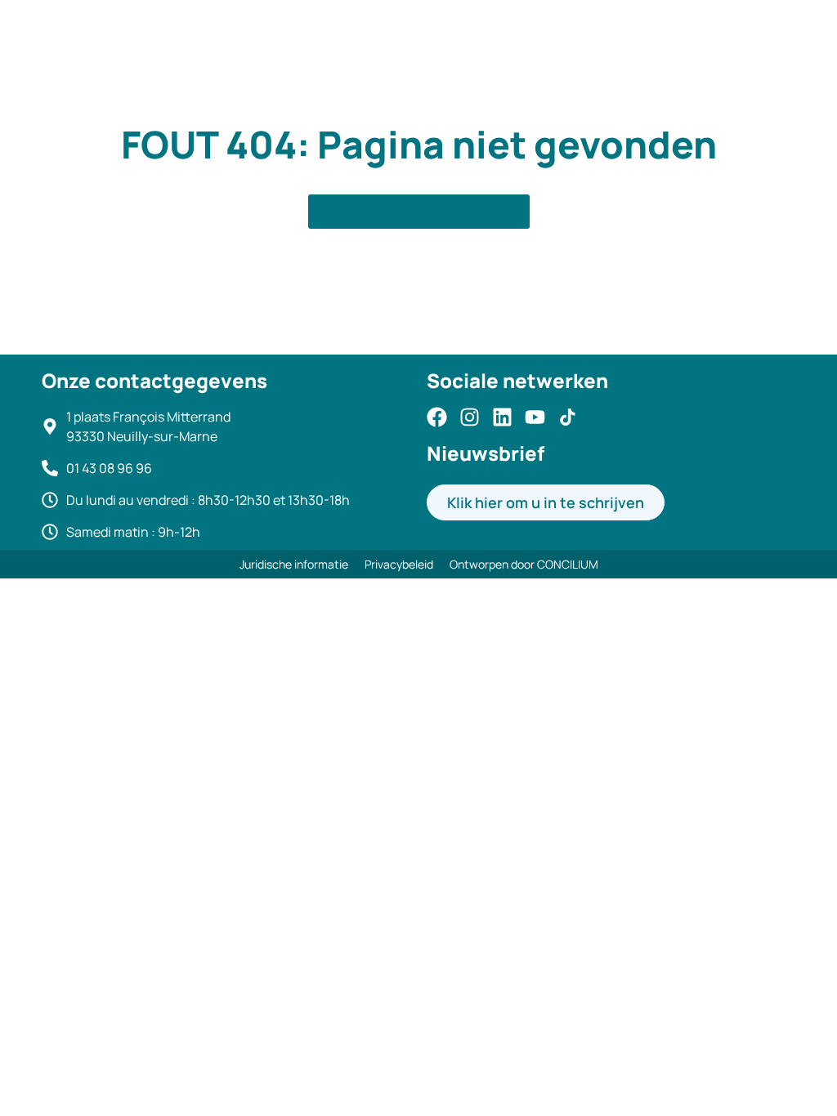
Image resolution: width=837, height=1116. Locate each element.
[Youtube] (535, 417)
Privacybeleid (399, 564)
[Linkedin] (502, 417)
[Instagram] (469, 417)
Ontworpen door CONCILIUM (524, 564)
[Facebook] (437, 417)
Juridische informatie (293, 564)
